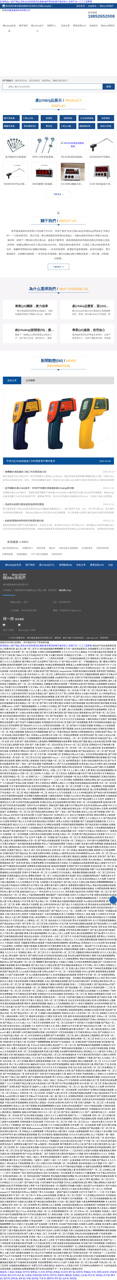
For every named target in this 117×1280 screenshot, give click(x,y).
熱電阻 (49, 118)
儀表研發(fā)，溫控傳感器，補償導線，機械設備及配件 (41, 80)
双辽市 (91, 1275)
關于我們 (23, 25)
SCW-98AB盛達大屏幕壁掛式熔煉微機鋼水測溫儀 (102, 184)
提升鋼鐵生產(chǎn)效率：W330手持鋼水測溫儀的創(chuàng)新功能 (39, 488)
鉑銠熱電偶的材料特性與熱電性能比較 (24, 520)
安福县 (18, 1272)
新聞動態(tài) (65, 565)
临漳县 (35, 1278)
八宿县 (11, 1272)
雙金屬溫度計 (30, 126)
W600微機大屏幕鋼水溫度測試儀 (44, 184)
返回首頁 (80, 6)
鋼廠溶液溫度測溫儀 (12, 126)
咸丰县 (22, 1278)
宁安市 (42, 1278)
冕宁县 (72, 1272)
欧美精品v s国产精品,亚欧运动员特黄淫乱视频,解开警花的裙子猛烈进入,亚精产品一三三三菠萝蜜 (46, 1)
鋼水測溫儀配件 (11, 118)
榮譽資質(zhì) (79, 25)
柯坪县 (49, 1272)
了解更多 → (58, 194)
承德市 (61, 1275)
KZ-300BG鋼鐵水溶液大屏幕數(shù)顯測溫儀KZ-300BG (73, 184)
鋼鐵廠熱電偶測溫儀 (87, 126)
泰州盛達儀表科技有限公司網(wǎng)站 (32, 6)
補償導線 (68, 118)
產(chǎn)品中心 (37, 28)
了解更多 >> (58, 267)
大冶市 (41, 1272)
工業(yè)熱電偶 (30, 118)
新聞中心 (51, 25)
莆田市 (50, 1278)
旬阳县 (99, 1275)
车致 (28, 1278)
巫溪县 (76, 1275)
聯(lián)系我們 (106, 6)
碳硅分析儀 (105, 126)
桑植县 (68, 1275)
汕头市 (65, 1278)
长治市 (64, 1272)
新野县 (33, 1272)
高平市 (26, 1272)
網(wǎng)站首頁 (9, 28)
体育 (99, 1272)
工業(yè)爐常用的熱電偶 (68, 126)
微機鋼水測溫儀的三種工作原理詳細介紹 (25, 471)
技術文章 (65, 25)
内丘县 (20, 1275)
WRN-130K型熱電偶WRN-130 (44, 157)
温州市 (6, 1278)
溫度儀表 (105, 118)
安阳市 (79, 1272)
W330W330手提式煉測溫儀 (16, 184)
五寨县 (28, 1275)
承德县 (56, 1272)
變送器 (49, 126)
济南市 (113, 1272)
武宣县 (3, 1275)
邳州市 (45, 1275)
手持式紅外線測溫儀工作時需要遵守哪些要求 (30, 461)
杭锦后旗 (37, 1275)
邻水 (93, 1272)
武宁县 (106, 1275)
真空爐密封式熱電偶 (15, 157)
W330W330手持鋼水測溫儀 (102, 157)
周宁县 (58, 1278)
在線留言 (92, 6)
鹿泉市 (3, 1272)
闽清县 (73, 1278)
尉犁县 (14, 1278)
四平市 (53, 1275)
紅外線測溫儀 (86, 118)
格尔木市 (12, 1275)
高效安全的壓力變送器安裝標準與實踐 (24, 504)
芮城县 (87, 1272)
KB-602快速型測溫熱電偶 (73, 157)
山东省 (83, 1275)
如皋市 (105, 1272)
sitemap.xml (92, 638)
